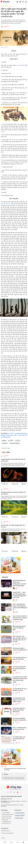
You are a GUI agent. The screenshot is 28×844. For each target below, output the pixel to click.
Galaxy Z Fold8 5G (20, 815)
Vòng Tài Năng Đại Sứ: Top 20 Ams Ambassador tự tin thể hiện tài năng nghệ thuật (19, 583)
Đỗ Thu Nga (6, 26)
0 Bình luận (15, 484)
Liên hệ (3, 838)
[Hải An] (14, 600)
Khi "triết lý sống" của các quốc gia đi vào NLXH (19, 738)
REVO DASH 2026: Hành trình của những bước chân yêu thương (15, 769)
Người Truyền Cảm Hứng (7, 814)
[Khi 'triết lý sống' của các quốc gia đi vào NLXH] (6, 740)
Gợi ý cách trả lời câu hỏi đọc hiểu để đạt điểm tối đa (19, 710)
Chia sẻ (24, 484)
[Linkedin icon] (14, 792)
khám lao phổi (19, 818)
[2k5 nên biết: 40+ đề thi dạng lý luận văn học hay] (14, 540)
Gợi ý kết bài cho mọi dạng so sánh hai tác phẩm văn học (19, 699)
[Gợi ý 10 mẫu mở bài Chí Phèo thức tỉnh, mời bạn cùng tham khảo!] (6, 619)
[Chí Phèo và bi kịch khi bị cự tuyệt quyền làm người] (6, 670)
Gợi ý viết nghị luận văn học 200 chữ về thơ (20, 658)
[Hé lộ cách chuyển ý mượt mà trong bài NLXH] (6, 651)
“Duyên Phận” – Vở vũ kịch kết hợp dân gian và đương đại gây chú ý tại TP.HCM (20, 594)
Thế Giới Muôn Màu (6, 821)
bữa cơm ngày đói (15, 443)
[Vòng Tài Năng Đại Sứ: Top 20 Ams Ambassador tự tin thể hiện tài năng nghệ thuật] (6, 583)
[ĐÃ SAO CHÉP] (17, 842)
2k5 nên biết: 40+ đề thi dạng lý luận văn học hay (13, 526)
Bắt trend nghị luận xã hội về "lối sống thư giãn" (19, 628)
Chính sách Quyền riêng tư (7, 833)
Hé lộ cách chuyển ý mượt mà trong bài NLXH (20, 649)
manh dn (17, 587)
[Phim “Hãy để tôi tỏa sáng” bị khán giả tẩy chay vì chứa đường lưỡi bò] (6, 607)
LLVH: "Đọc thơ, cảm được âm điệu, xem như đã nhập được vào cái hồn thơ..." (20, 639)
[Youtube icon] (17, 792)
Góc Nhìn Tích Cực (6, 823)
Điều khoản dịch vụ (5, 830)
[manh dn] (14, 588)
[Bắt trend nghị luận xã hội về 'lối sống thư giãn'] (6, 629)
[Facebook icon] (8, 792)
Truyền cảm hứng (8, 778)
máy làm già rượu (20, 813)
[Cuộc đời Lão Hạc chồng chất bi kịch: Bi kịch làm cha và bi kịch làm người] (6, 680)
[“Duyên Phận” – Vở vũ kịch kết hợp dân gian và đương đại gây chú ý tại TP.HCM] (6, 595)
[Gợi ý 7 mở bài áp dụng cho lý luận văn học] (6, 731)
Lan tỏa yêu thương (19, 778)
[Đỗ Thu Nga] (2, 456)
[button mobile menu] (17, 2)
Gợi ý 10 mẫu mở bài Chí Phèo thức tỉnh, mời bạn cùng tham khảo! (20, 617)
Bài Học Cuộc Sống (6, 818)
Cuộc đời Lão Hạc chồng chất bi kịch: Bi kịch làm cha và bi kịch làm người (20, 679)
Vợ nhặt (18, 65)
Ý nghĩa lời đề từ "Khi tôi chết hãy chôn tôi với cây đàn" (13, 460)
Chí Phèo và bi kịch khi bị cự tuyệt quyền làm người (19, 668)
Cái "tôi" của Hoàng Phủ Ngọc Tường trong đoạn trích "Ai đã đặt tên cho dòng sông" (14, 435)
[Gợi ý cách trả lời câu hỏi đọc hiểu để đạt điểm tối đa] (6, 711)
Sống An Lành (5, 819)
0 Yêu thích (5, 484)
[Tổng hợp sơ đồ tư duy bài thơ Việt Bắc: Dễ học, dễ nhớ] (14, 507)
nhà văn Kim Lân (6, 203)
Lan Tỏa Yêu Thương (6, 816)
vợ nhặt (11, 440)
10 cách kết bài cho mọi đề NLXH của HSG (19, 689)
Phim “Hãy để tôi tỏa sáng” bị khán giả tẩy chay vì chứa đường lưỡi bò (20, 606)
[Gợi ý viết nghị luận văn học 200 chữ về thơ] (6, 660)
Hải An (16, 599)
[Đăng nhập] (26, 2)
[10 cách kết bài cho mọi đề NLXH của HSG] (6, 692)
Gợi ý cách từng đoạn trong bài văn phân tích (20, 719)
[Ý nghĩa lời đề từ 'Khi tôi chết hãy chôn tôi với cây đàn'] (14, 474)
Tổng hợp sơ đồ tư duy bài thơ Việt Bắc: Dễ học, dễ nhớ (13, 493)
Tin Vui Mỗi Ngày (6, 812)
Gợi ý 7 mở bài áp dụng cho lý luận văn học (19, 728)
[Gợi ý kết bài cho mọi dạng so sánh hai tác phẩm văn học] (6, 701)
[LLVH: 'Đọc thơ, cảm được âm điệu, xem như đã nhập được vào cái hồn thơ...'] (6, 639)
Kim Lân (18, 440)
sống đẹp (5, 443)
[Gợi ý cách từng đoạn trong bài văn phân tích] (6, 721)
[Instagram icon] (11, 792)
